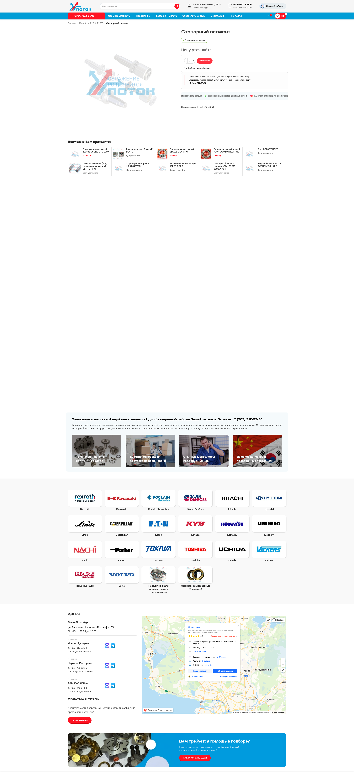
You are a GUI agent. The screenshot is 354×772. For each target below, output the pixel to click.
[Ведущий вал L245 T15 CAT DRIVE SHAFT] (249, 168)
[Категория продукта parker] (122, 552)
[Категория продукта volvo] (122, 577)
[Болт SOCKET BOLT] (249, 154)
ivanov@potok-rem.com (79, 651)
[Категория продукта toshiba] (195, 552)
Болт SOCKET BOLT (267, 149)
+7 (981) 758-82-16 (77, 668)
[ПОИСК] (176, 6)
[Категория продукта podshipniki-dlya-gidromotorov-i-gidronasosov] (158, 580)
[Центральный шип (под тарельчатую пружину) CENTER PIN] (75, 168)
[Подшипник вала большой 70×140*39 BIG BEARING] (205, 154)
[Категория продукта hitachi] (232, 501)
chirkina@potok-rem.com (80, 671)
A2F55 (100, 23)
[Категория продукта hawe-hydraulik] (85, 577)
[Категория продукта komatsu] (232, 526)
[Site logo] (80, 6)
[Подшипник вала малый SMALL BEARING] (162, 154)
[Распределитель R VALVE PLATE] (118, 154)
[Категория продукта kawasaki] (122, 501)
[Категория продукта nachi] (85, 552)
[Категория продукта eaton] (158, 526)
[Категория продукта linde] (85, 526)
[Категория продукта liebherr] (269, 526)
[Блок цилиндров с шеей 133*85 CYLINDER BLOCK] (75, 154)
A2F (92, 23)
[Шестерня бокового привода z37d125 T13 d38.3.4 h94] (206, 168)
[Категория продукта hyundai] (269, 501)
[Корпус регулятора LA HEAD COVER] (118, 168)
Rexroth (83, 23)
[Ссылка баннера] (96, 451)
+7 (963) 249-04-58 (77, 688)
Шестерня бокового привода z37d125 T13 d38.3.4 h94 (224, 166)
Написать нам (80, 720)
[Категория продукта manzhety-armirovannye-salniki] (195, 579)
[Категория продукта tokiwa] (158, 552)
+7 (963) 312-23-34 (197, 83)
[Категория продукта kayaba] (195, 526)
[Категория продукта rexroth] (85, 501)
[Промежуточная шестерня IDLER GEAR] (162, 168)
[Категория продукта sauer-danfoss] (195, 501)
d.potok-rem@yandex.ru (80, 691)
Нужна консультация (195, 758)
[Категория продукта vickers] (269, 552)
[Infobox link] (204, 6)
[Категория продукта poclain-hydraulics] (158, 501)
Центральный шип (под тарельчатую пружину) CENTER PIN (95, 166)
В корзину (204, 61)
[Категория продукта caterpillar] (122, 526)
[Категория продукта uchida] (232, 552)
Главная (72, 23)
